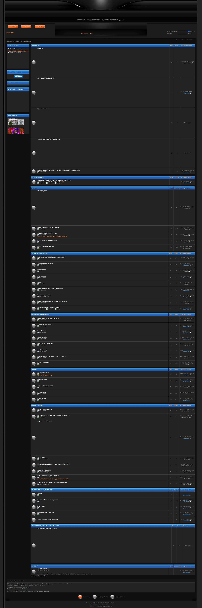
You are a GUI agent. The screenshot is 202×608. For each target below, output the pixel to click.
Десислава (187, 93)
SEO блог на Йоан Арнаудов (105, 606)
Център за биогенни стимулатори (47, 500)
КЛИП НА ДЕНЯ (42, 191)
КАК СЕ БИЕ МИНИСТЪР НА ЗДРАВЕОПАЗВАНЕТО (53, 464)
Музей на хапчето (43, 109)
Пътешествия (41, 392)
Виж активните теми (25, 41)
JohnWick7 (186, 320)
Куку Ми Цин (186, 459)
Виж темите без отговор (13, 41)
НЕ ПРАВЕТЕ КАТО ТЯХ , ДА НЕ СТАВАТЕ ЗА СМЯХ (53, 415)
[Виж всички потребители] (26, 26)
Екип (45, 575)
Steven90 (46, 591)
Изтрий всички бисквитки (37, 575)
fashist (186, 208)
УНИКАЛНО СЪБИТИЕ (37, 177)
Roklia (186, 364)
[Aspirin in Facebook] (18, 78)
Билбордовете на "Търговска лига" (48, 307)
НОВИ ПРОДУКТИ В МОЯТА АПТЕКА (48, 227)
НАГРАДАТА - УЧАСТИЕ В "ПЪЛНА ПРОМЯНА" (52, 483)
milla (186, 259)
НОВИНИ (34, 188)
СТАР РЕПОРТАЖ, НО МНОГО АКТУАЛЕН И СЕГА (45, 525)
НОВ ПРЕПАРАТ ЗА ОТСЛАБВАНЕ (48, 476)
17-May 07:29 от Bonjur (18, 48)
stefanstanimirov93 (187, 63)
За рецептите (41, 270)
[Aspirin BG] (13, 26)
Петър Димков (42, 337)
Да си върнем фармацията (45, 263)
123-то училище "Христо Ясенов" (47, 519)
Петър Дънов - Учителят (45, 343)
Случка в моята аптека (44, 421)
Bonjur (186, 303)
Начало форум (10, 32)
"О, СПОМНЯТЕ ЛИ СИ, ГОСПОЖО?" (41, 489)
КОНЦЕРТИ (34, 566)
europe (186, 229)
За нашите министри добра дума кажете (50, 288)
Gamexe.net (110, 604)
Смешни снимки (42, 379)
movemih (186, 242)
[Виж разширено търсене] (39, 26)
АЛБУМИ (34, 369)
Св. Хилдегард (42, 350)
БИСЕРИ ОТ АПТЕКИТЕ (44, 409)
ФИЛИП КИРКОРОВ (43, 569)
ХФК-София (41, 506)
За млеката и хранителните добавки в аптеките (52, 301)
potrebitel (186, 235)
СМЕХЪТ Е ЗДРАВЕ (37, 405)
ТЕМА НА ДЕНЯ (35, 45)
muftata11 (186, 271)
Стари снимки (41, 398)
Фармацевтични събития (45, 386)
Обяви (39, 282)
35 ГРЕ (39, 493)
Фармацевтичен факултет (45, 512)
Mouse (186, 345)
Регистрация (84, 33)
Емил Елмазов (42, 331)
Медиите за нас (42, 276)
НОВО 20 (40, 48)
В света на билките (43, 362)
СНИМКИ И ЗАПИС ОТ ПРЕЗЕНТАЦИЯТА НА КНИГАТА (54, 180)
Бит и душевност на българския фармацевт (51, 257)
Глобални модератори (28, 588)
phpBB (94, 602)
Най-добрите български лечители (48, 318)
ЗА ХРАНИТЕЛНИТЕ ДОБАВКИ (47, 528)
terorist (186, 284)
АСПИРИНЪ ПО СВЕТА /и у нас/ (47, 233)
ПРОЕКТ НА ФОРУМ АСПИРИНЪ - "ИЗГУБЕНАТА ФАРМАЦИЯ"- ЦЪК (58, 170)
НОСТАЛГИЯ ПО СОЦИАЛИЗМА (47, 240)
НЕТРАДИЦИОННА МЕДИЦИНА (40, 314)
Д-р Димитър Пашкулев (44, 324)
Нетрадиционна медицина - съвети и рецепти (51, 356)
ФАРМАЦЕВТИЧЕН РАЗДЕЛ (39, 253)
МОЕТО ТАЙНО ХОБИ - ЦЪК (45, 246)
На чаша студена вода (44, 295)
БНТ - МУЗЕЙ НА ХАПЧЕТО (45, 78)
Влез (91, 33)
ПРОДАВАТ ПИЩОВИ (44, 470)
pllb (186, 394)
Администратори (17, 588)
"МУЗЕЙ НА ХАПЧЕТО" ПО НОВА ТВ (48, 139)
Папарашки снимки (43, 372)
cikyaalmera (186, 248)
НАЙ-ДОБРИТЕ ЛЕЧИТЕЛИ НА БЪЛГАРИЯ (48, 181)
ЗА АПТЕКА (41, 457)
